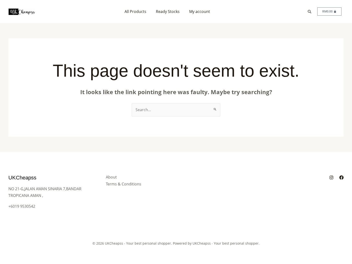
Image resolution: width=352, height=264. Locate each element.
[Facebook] (341, 177)
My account (199, 11)
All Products (135, 11)
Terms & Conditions (123, 184)
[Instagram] (331, 177)
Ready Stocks (168, 11)
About (111, 177)
